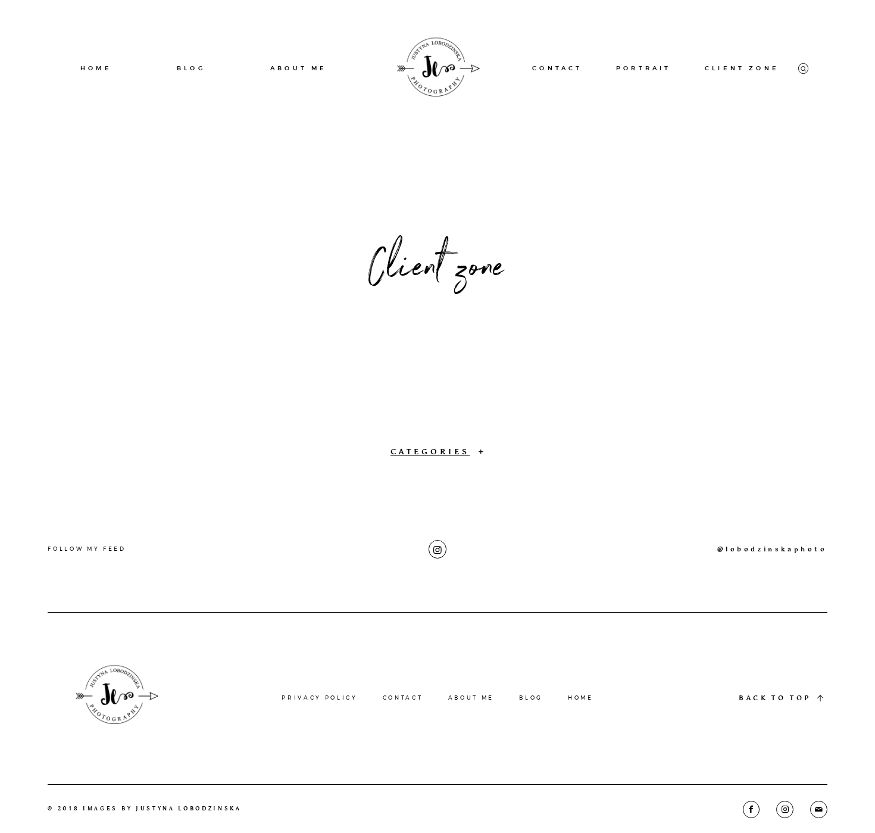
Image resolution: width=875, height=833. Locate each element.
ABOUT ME (298, 68)
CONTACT (557, 68)
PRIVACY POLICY (319, 697)
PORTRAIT (643, 68)
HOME (96, 68)
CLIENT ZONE (742, 68)
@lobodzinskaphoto (772, 549)
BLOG (191, 68)
